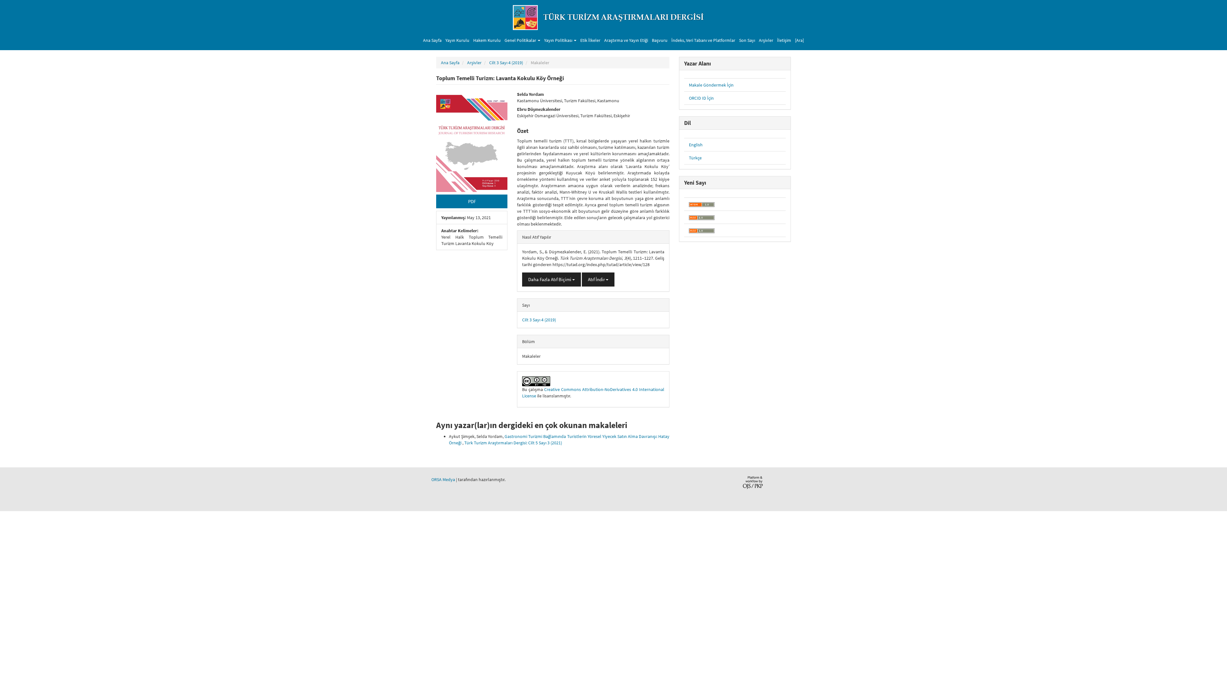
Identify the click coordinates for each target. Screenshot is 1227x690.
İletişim (784, 40)
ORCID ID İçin (701, 98)
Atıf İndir (597, 279)
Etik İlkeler (590, 40)
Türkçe (695, 158)
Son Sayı (747, 40)
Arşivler (766, 40)
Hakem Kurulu (487, 40)
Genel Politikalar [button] (521, 40)
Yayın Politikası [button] (558, 40)
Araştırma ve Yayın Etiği (626, 40)
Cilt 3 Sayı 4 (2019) (506, 62)
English (696, 145)
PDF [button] (472, 201)
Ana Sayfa (432, 40)
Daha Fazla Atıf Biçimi (550, 279)
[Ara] (799, 40)
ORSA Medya (443, 479)
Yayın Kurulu (457, 40)
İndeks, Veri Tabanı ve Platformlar (703, 40)
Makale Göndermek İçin (711, 85)
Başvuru (660, 40)
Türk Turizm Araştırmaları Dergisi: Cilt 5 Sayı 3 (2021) (513, 443)
